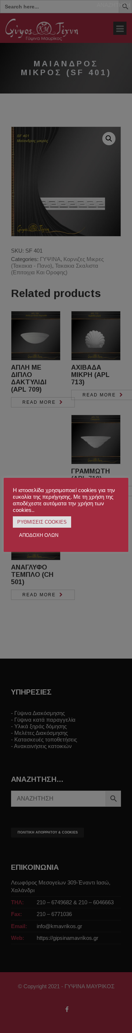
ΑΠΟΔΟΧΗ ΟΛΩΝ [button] (38, 535)
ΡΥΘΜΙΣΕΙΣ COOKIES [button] (42, 522)
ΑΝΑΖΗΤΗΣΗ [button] (113, 5)
